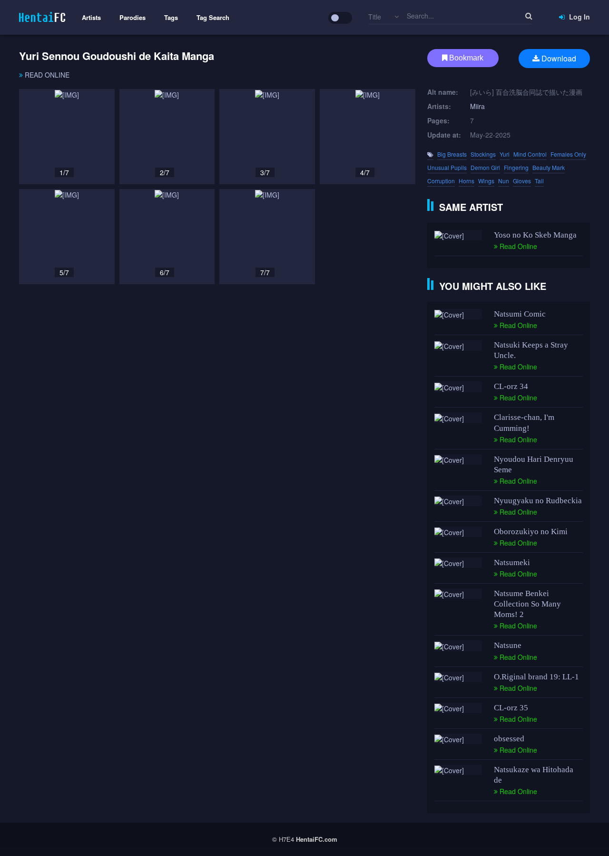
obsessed (509, 738)
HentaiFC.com (316, 839)
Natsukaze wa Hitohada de (533, 775)
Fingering (516, 167)
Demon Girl (485, 167)
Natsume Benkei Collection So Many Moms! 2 (527, 604)
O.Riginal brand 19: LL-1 (536, 676)
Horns (466, 181)
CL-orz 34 (511, 386)
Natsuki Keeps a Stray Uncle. (531, 350)
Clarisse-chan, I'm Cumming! (524, 422)
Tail (539, 181)
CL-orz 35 (511, 707)
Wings (486, 181)
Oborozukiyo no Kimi (531, 531)
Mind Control (530, 154)
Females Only (568, 154)
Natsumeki (512, 562)
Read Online (46, 75)
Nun (503, 181)
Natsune (507, 645)
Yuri (505, 154)
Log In (578, 16)
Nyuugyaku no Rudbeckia (538, 500)
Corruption (441, 181)
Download (558, 58)
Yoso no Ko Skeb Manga (535, 234)
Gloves (522, 181)
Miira (477, 106)
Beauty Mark (548, 167)
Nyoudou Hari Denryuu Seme (533, 464)
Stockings (483, 154)
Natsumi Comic (520, 314)
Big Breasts (452, 154)
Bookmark (465, 58)
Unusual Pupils (447, 167)
